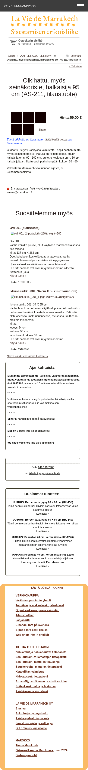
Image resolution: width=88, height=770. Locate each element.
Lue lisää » (42, 513)
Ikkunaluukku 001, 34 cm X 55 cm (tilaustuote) (43, 291)
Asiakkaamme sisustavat (32, 691)
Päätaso (11, 56)
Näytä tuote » (18, 275)
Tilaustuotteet (25, 615)
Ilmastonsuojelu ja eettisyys (34, 723)
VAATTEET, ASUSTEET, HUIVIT (36, 56)
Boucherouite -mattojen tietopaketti (39, 666)
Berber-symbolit (26, 755)
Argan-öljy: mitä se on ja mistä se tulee (41, 681)
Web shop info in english (32, 634)
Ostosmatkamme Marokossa (34, 750)
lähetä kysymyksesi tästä (44, 473)
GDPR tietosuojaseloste (31, 728)
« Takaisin (75, 66)
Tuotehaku (75, 55)
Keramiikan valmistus (30, 671)
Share (42, 129)
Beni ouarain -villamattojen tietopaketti (41, 657)
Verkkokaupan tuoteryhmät (33, 600)
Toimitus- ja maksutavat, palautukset (40, 605)
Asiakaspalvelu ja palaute (32, 718)
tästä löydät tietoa (55, 139)
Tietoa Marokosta (27, 745)
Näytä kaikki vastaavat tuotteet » (27, 356)
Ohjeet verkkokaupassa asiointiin (37, 610)
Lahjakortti (23, 620)
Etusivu (21, 708)
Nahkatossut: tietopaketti (32, 676)
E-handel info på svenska (32, 625)
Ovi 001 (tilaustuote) (25, 228)
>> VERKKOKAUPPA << (20, 5)
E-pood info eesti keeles (31, 629)
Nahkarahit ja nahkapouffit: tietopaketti (41, 652)
